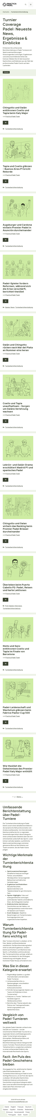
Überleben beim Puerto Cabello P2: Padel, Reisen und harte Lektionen (17, 587)
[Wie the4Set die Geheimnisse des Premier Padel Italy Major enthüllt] (5, 781)
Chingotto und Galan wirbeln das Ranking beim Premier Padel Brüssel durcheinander (17, 527)
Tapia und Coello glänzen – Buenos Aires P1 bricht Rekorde (17, 169)
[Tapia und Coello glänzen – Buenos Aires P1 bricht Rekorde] (5, 181)
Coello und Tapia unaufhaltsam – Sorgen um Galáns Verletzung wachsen (16, 407)
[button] (25, 4)
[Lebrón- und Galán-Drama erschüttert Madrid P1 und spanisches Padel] (5, 480)
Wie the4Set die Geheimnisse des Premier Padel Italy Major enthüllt (17, 768)
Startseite (6, 12)
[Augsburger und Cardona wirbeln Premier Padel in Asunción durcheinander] (5, 240)
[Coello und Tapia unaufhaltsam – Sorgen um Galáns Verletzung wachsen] (5, 421)
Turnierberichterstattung (14, 129)
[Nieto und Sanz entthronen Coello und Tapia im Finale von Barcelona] (5, 664)
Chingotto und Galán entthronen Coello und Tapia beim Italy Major (16, 110)
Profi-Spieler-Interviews (13, 606)
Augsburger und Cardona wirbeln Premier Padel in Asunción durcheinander (17, 227)
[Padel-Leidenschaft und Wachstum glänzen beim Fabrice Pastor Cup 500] (5, 722)
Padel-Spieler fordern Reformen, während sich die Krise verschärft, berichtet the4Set (17, 287)
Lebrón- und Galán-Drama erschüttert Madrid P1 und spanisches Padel (18, 467)
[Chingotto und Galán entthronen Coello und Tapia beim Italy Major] (5, 123)
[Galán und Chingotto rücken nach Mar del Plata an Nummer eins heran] (5, 360)
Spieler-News (10, 307)
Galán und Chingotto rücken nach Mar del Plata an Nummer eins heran (18, 347)
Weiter (20, 797)
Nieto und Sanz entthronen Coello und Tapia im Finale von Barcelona (16, 650)
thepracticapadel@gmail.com (18, 1102)
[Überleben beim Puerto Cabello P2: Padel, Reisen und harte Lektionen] (5, 600)
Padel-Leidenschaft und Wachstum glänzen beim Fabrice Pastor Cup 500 (17, 710)
